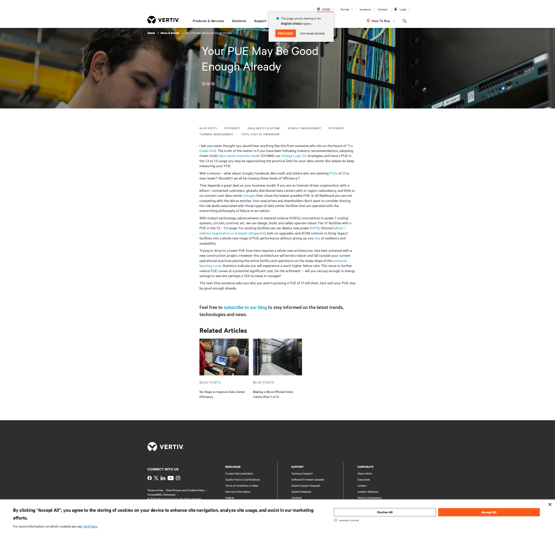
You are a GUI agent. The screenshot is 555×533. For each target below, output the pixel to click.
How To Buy (380, 20)
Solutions (239, 20)
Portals (345, 9)
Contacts (296, 497)
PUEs (334, 173)
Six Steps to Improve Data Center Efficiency (222, 394)
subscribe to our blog (245, 307)
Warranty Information (237, 491)
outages (249, 195)
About (151, 33)
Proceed (285, 33)
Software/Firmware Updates (307, 479)
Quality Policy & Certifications (242, 479)
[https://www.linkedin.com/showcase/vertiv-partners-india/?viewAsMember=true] (163, 478)
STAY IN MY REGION (312, 33)
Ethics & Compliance (369, 497)
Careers (362, 485)
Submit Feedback (301, 491)
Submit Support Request (305, 485)
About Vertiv (364, 473)
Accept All (489, 512)
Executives (363, 479)
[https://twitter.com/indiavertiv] (156, 478)
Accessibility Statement (161, 494)
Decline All (385, 512)
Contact (382, 9)
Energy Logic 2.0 (294, 155)
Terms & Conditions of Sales (241, 485)
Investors (365, 9)
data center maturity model (239, 155)
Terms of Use (155, 490)
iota (317, 238)
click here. (90, 526)
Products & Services (208, 20)
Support (260, 20)
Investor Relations (368, 491)
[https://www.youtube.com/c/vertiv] (171, 478)
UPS (315, 227)
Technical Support (302, 473)
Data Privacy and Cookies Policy (185, 490)
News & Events (170, 33)
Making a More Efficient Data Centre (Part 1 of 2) (273, 394)
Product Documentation (239, 473)
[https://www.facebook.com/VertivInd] (149, 478)
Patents (229, 497)
